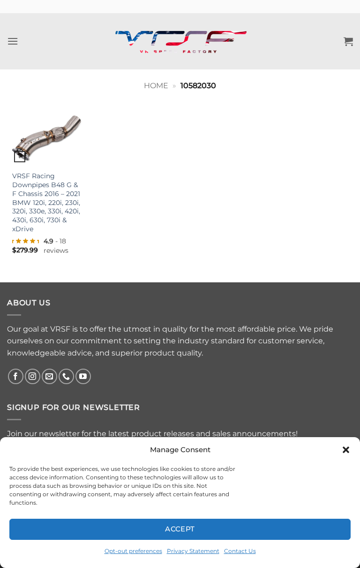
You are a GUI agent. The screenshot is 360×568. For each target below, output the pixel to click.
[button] (346, 449)
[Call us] (66, 376)
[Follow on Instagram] (32, 376)
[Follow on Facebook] (15, 376)
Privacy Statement (193, 550)
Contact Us (240, 550)
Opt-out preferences (133, 550)
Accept (180, 528)
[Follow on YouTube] (83, 376)
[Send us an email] (49, 376)
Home (156, 85)
